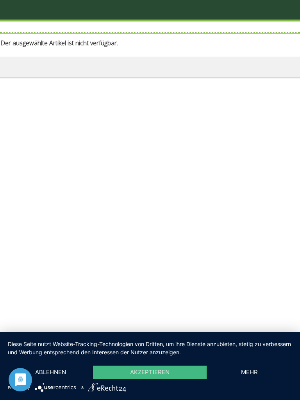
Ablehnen (50, 372)
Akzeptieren (150, 372)
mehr (249, 372)
